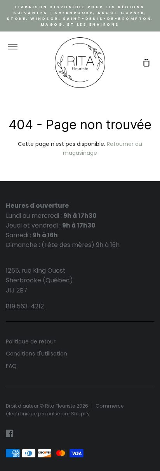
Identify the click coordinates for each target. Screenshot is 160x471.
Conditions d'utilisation (36, 353)
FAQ (11, 366)
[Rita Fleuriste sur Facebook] (10, 433)
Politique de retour (31, 341)
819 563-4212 (25, 306)
